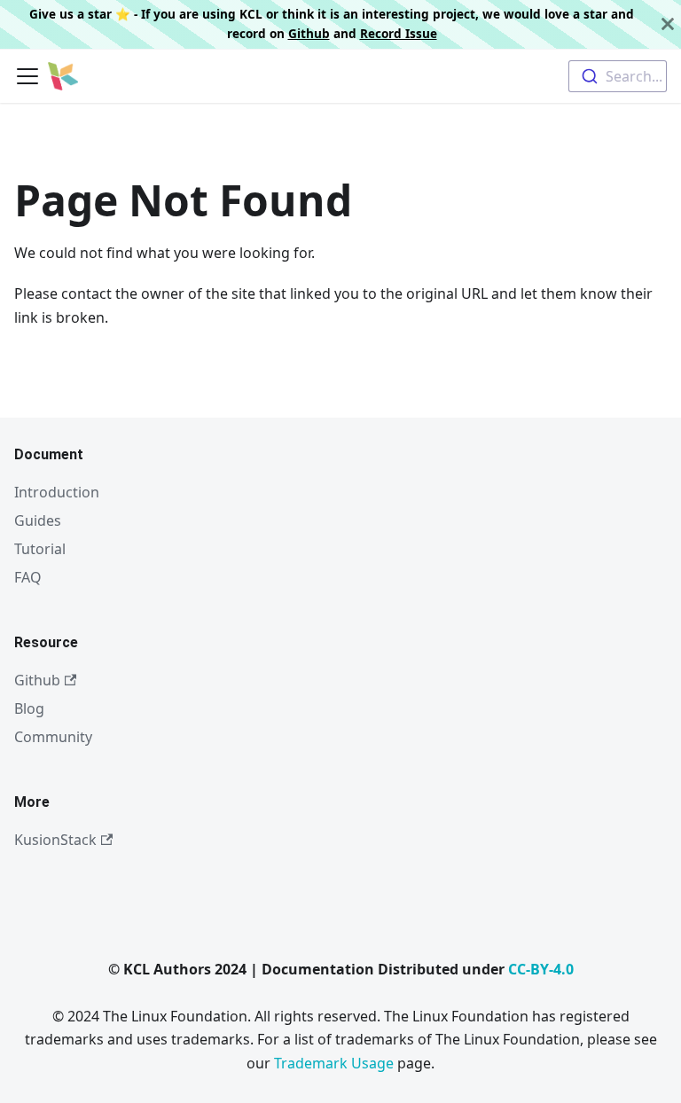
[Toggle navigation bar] (27, 76)
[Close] (667, 24)
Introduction (56, 492)
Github (309, 33)
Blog (29, 708)
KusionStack (55, 839)
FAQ (28, 577)
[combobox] (617, 76)
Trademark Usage (334, 1063)
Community (53, 737)
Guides (37, 520)
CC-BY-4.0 (541, 969)
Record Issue (398, 33)
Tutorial (40, 549)
